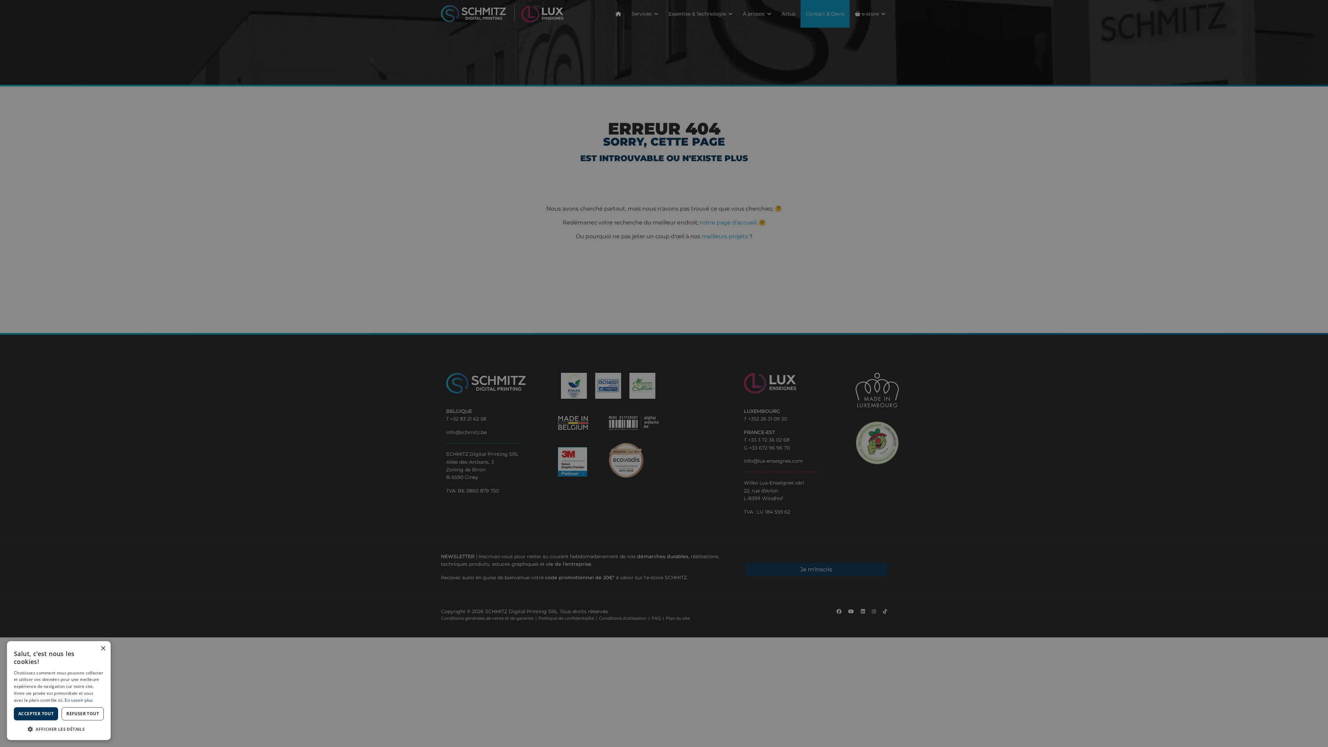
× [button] (102, 648)
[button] (59, 729)
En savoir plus (79, 700)
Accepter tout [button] (36, 714)
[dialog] (59, 690)
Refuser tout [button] (82, 714)
